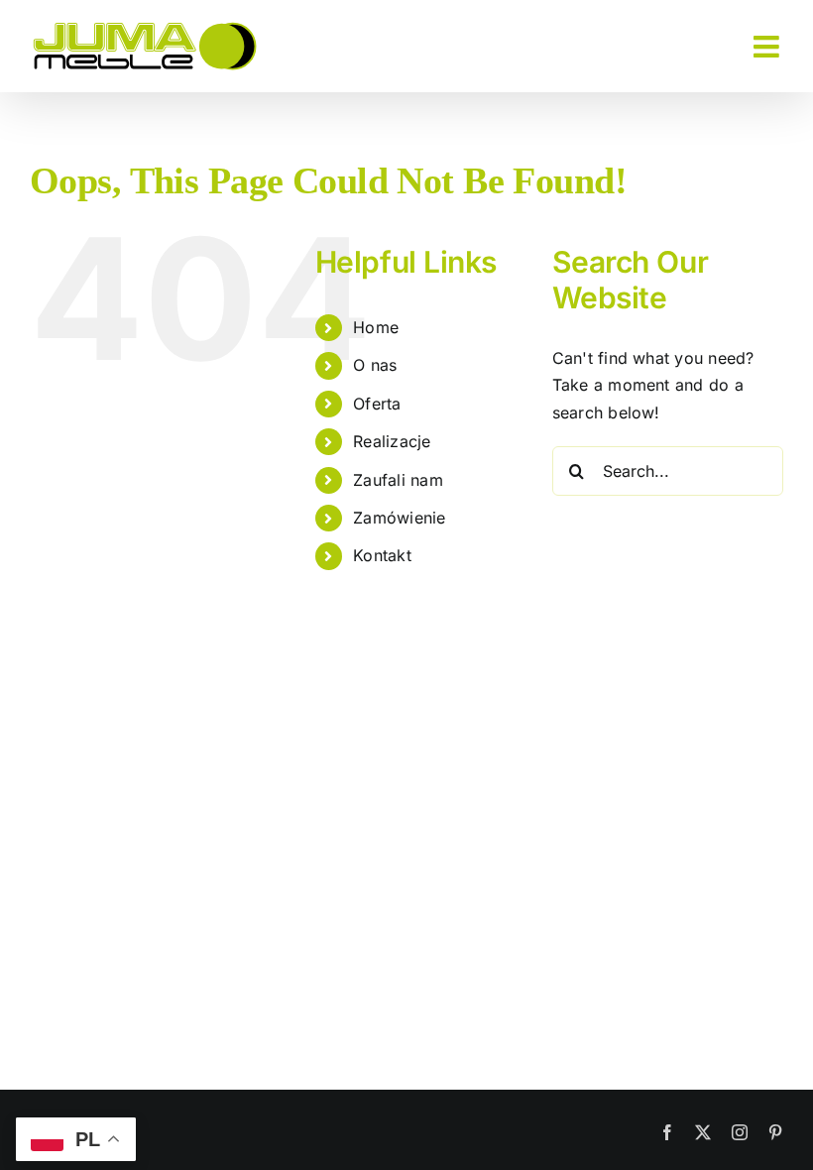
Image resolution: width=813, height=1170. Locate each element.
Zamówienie (399, 517)
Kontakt (382, 555)
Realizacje (391, 441)
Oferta (377, 403)
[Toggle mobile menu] (768, 46)
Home (376, 327)
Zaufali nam (398, 480)
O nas (375, 365)
